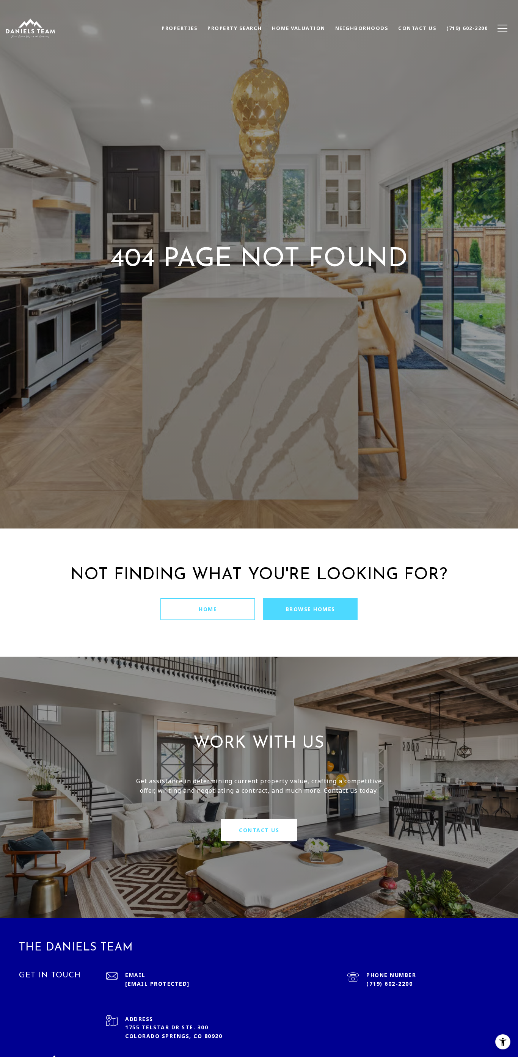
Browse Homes (310, 609)
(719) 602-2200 (389, 983)
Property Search (234, 28)
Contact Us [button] (259, 830)
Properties (180, 28)
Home (208, 609)
